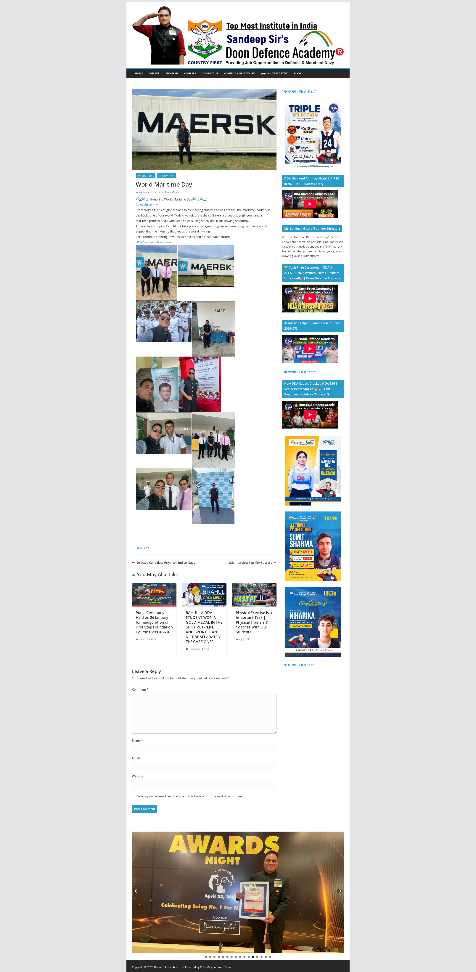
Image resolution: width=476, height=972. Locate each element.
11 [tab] (249, 957)
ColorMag (206, 967)
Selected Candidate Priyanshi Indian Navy (165, 563)
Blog (297, 73)
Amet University (147, 205)
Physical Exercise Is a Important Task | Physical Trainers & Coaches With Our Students (254, 622)
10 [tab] (244, 957)
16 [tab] (270, 957)
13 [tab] (257, 957)
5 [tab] (223, 957)
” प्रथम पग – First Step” (299, 91)
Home (139, 73)
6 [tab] (227, 957)
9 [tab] (240, 957)
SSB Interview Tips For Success (250, 563)
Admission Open (145, 175)
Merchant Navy (166, 175)
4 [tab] (219, 957)
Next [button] (339, 891)
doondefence (171, 192)
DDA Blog (142, 548)
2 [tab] (210, 957)
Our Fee (154, 73)
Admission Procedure (239, 73)
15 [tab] (266, 957)
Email (137, 758)
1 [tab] (206, 957)
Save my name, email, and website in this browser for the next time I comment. (191, 796)
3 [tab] (214, 957)
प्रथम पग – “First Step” (274, 73)
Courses (190, 73)
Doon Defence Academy (169, 967)
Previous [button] (136, 891)
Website (137, 776)
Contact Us (210, 73)
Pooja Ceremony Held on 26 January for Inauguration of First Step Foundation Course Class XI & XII (154, 622)
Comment (140, 689)
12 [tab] (253, 957)
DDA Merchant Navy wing (154, 242)
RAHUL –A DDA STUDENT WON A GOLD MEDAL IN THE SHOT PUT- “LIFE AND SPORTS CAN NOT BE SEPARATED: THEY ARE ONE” (204, 627)
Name (137, 740)
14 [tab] (262, 957)
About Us (171, 73)
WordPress (224, 967)
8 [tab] (236, 957)
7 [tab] (232, 957)
